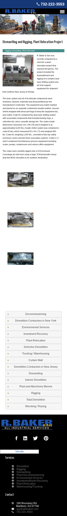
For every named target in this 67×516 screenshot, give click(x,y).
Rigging (21, 469)
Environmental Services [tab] (35, 327)
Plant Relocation (26, 483)
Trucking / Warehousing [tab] (35, 353)
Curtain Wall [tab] (36, 360)
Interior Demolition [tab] (35, 379)
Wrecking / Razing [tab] (35, 406)
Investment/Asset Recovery (32, 480)
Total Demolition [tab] (35, 399)
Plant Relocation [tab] (35, 340)
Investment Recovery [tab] (36, 333)
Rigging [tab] (35, 393)
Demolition (23, 466)
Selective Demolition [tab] (36, 347)
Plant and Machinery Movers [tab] (35, 386)
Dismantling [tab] (36, 373)
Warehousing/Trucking (29, 486)
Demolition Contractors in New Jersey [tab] (36, 366)
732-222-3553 (52, 4)
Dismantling (23, 472)
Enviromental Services (30, 477)
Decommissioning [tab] (35, 314)
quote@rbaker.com (27, 509)
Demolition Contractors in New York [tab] (35, 320)
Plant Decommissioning (30, 475)
